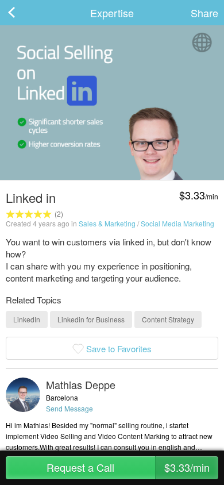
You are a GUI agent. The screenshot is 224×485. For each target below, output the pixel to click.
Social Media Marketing (177, 223)
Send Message (69, 408)
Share (204, 12)
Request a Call (128, 467)
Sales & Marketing (107, 223)
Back (23, 12)
